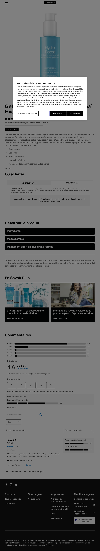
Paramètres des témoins (27, 113)
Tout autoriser (74, 113)
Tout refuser (57, 113)
